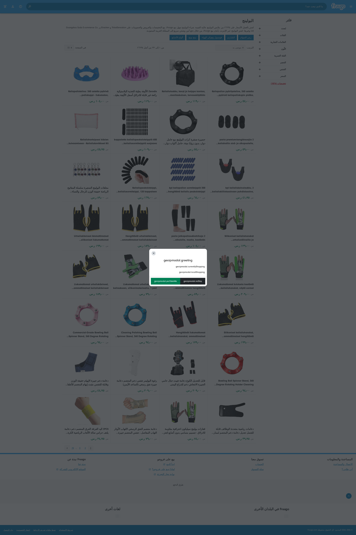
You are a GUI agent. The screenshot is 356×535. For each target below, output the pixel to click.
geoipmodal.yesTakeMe (165, 281)
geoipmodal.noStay (193, 281)
